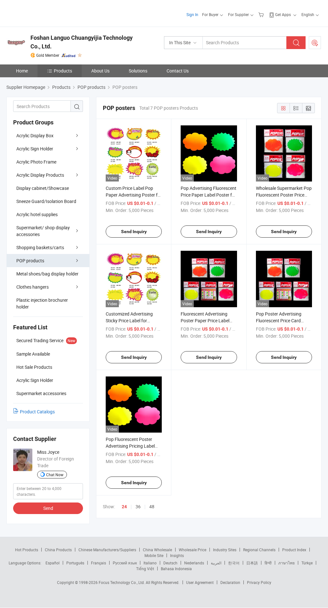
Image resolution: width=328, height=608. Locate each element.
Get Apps (283, 14)
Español (52, 562)
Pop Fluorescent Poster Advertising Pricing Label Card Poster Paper (130, 446)
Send (48, 508)
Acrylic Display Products (40, 175)
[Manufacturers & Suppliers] (47, 12)
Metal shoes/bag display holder (47, 274)
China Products (58, 549)
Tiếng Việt (145, 568)
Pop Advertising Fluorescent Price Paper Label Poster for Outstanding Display (208, 195)
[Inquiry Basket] (261, 14)
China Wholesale (157, 549)
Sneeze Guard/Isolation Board (46, 201)
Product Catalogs (37, 412)
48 (151, 506)
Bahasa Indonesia (176, 568)
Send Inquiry (134, 231)
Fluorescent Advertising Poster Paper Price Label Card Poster (205, 320)
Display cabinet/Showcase (42, 188)
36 (138, 506)
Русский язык (125, 562)
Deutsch (170, 562)
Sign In (192, 14)
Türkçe (307, 562)
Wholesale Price (192, 549)
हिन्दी (268, 562)
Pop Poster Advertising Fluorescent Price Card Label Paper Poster (278, 320)
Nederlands (194, 562)
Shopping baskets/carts (40, 247)
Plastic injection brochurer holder (42, 303)
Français (98, 562)
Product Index (294, 549)
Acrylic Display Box (34, 135)
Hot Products (26, 549)
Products (63, 71)
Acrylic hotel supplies (37, 214)
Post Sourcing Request (315, 42)
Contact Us (178, 71)
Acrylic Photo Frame (36, 162)
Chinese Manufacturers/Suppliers (107, 549)
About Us (100, 71)
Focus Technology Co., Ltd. (122, 582)
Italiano (150, 562)
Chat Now (54, 474)
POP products (30, 261)
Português (75, 562)
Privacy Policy (259, 582)
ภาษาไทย (286, 562)
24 (124, 506)
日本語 (252, 562)
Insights (177, 555)
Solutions (138, 71)
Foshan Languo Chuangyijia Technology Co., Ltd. (81, 42)
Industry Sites (224, 549)
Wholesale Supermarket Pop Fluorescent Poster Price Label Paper (284, 195)
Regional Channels (259, 549)
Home (22, 71)
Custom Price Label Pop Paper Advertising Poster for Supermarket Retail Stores (134, 195)
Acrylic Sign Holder (34, 149)
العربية (216, 562)
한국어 (234, 562)
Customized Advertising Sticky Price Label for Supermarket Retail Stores (131, 320)
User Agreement (200, 582)
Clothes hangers (32, 287)
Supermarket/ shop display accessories (43, 230)
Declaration (230, 582)
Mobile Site (153, 555)
